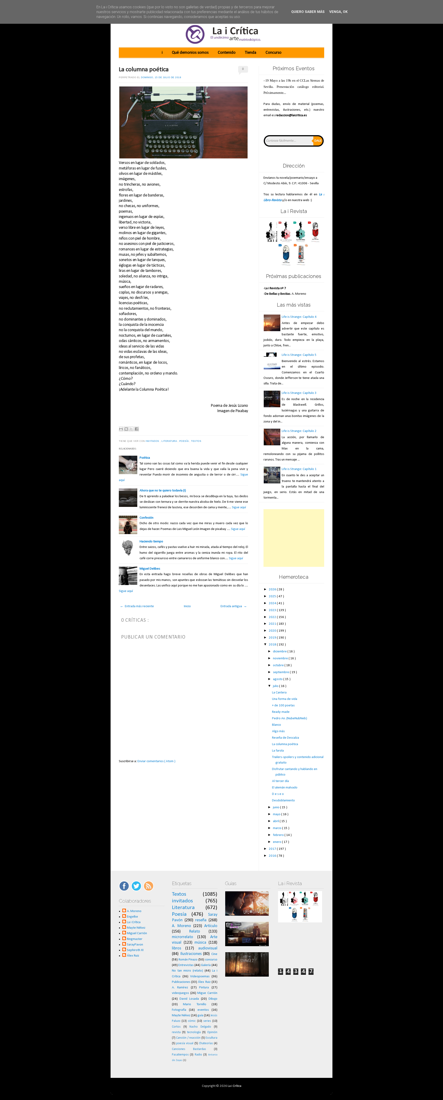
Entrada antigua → (234, 606)
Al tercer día (280, 781)
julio (276, 686)
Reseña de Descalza (285, 738)
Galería (206, 965)
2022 (273, 617)
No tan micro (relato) (187, 970)
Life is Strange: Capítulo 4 (299, 317)
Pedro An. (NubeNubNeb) (289, 718)
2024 (273, 603)
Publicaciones (181, 982)
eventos (203, 1010)
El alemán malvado (284, 787)
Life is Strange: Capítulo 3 (299, 393)
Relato (194, 931)
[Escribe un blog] (126, 429)
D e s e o (278, 794)
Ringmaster (134, 939)
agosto (278, 679)
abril (276, 821)
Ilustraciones (191, 954)
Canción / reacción (188, 1037)
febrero (278, 835)
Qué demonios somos (190, 53)
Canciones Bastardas (189, 1049)
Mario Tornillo (194, 1004)
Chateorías (206, 1043)
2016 (273, 856)
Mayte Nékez (136, 928)
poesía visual (184, 1043)
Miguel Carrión (137, 933)
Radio (198, 1054)
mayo (277, 814)
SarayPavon (135, 944)
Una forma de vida (284, 699)
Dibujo (213, 999)
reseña (201, 920)
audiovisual (207, 948)
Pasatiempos (180, 1054)
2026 (273, 589)
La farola (278, 750)
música (200, 942)
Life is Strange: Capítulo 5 (299, 355)
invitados (153, 441)
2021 (273, 624)
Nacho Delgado (200, 1026)
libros (176, 948)
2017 (273, 849)
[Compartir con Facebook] (136, 429)
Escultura (211, 1037)
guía (200, 1015)
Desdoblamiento (283, 800)
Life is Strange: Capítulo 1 (299, 469)
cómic (192, 1021)
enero (277, 842)
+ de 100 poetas (283, 705)
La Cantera (279, 692)
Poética (145, 458)
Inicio (187, 606)
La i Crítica (134, 922)
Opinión (212, 1032)
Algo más (278, 731)
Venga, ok (338, 12)
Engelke (132, 917)
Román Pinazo (188, 959)
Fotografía (179, 1010)
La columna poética (144, 69)
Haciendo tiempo (151, 541)
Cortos (176, 1026)
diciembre (280, 651)
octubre (278, 665)
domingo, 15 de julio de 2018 (161, 77)
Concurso (273, 53)
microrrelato (182, 937)
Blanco (276, 725)
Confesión (146, 518)
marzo (277, 828)
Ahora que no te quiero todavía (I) (163, 490)
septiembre (281, 672)
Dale (318, 141)
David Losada (189, 999)
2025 (273, 596)
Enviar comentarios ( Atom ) (156, 761)
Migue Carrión (207, 993)
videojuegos (180, 993)
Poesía (184, 441)
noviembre (281, 658)
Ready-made (281, 712)
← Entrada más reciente (137, 606)
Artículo (210, 926)
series (207, 1021)
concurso (211, 959)
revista (176, 1032)
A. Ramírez (180, 987)
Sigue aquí (239, 507)
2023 (273, 610)
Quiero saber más (308, 12)
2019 (273, 637)
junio (276, 807)
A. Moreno (134, 911)
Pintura (204, 987)
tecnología (194, 1032)
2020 (273, 631)
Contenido (227, 53)
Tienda (250, 53)
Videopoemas (200, 976)
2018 (273, 644)
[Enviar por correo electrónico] (121, 429)
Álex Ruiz (133, 955)
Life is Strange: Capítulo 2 (299, 431)
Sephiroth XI (135, 950)
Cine (214, 954)
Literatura (170, 441)
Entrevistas (186, 965)
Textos (196, 441)
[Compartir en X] (131, 429)
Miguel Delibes (150, 569)
